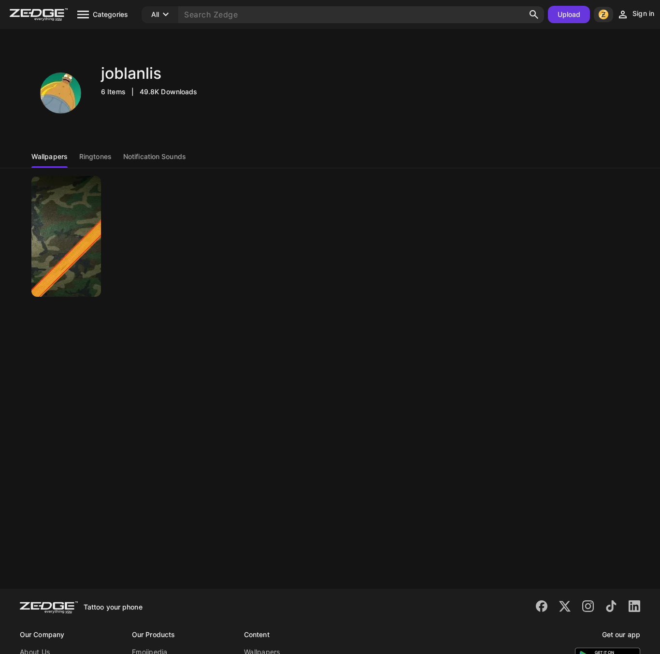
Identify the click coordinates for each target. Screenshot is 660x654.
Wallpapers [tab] (49, 156)
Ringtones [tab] (95, 156)
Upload (569, 14)
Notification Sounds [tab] (154, 156)
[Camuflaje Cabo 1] (66, 236)
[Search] (534, 14)
